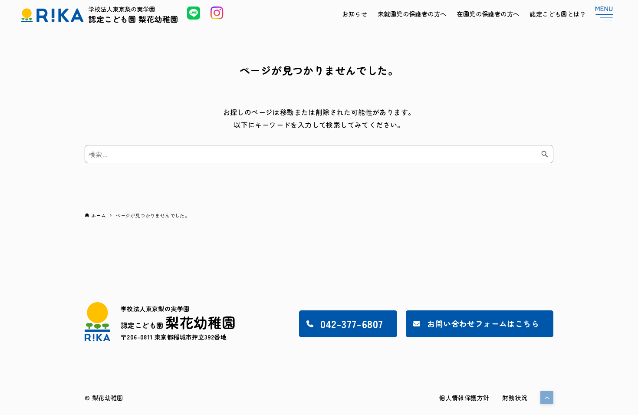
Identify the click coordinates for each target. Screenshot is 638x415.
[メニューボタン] (604, 14)
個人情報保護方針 (464, 397)
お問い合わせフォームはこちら (483, 323)
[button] (546, 397)
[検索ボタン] (544, 154)
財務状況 (514, 397)
